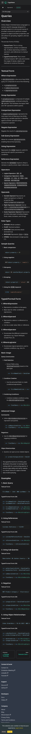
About (3, 709)
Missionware (5, 715)
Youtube (4, 676)
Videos (3, 700)
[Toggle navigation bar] (2, 2)
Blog (2, 712)
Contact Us (4, 668)
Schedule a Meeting (7, 670)
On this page (6, 11)
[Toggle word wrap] (24, 272)
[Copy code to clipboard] (27, 252)
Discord (3, 685)
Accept (9, 731)
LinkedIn (4, 673)
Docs (2, 697)
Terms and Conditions (8, 720)
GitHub (3, 688)
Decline (4, 731)
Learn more (19, 728)
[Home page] (2, 7)
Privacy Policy (5, 717)
